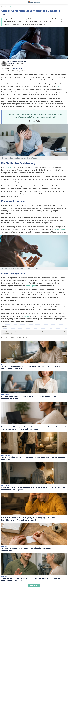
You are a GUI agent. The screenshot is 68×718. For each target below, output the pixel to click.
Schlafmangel (60, 229)
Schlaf (26, 316)
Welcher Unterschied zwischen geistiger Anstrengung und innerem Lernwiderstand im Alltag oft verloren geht (28, 519)
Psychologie (5, 394)
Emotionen (13, 6)
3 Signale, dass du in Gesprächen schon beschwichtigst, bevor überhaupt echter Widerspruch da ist (31, 579)
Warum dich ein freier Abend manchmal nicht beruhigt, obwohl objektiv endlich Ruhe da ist (33, 458)
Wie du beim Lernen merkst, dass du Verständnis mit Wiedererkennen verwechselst (29, 549)
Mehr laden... (34, 585)
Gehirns (14, 194)
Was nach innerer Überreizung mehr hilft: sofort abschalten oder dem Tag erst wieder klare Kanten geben (33, 488)
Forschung (7, 167)
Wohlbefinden (5, 6)
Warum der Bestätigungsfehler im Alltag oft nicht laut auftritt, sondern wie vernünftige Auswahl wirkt (31, 367)
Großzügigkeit (30, 286)
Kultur (3, 364)
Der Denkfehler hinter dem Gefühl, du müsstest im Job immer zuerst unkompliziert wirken (28, 398)
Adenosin (59, 86)
